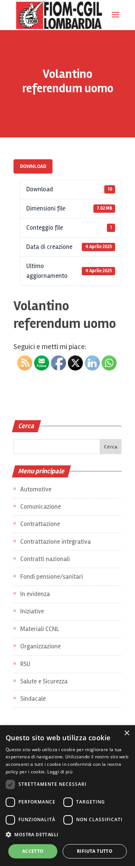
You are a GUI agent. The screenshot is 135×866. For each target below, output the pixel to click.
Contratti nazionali (45, 559)
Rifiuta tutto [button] (94, 851)
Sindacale (33, 699)
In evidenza (35, 594)
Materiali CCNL (39, 629)
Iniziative (32, 611)
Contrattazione (40, 524)
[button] (67, 835)
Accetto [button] (33, 851)
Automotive (35, 489)
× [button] (126, 733)
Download (33, 166)
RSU (25, 664)
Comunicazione (40, 507)
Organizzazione (40, 646)
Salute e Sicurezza (44, 681)
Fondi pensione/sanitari (51, 577)
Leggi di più (59, 771)
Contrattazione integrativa (55, 542)
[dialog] (67, 795)
